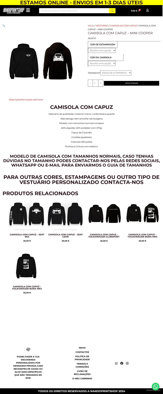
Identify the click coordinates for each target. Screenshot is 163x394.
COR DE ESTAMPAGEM (102, 44)
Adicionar (131, 83)
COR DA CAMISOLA (101, 57)
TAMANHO (94, 73)
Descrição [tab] (14, 99)
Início (91, 25)
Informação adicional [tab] (31, 99)
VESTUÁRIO (102, 25)
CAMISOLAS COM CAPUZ (123, 25)
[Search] (112, 10)
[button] (4, 25)
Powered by (153, 390)
